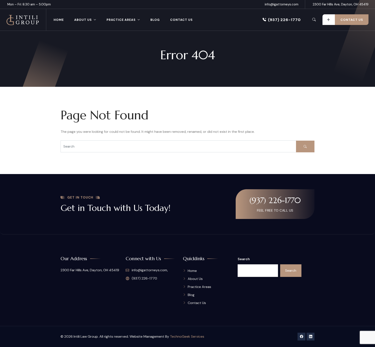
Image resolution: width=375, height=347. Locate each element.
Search (244, 259)
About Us (83, 20)
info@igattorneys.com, (149, 270)
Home (59, 20)
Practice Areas (121, 20)
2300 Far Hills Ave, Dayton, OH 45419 (340, 4)
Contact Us (181, 20)
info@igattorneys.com (281, 4)
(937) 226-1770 (284, 19)
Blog (155, 20)
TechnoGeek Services (187, 336)
